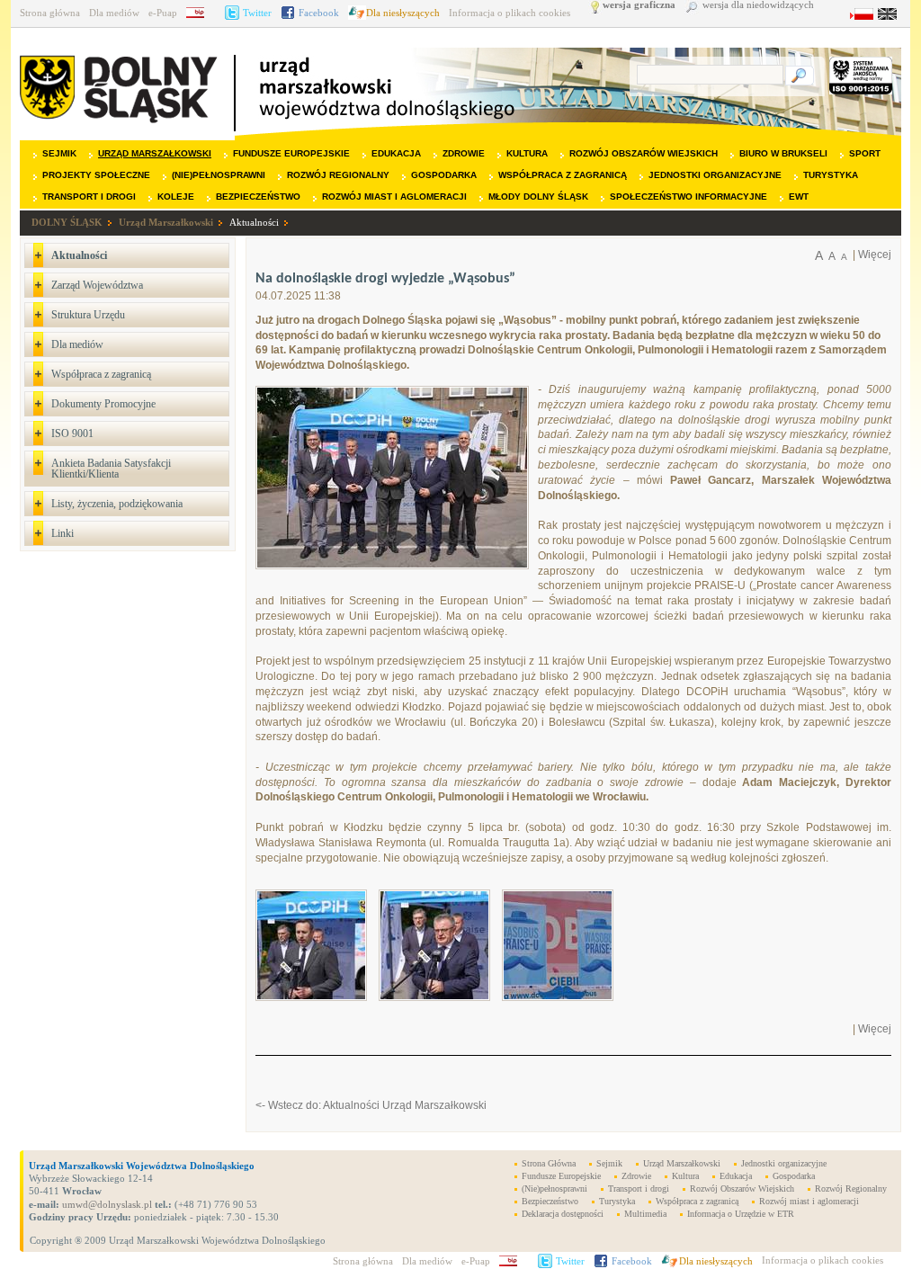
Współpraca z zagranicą (562, 175)
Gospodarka (444, 175)
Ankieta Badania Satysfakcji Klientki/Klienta (111, 468)
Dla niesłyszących (403, 12)
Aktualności (254, 222)
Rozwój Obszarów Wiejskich (643, 153)
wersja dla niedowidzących (758, 5)
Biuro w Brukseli (783, 153)
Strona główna (50, 12)
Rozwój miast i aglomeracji (394, 196)
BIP (201, 12)
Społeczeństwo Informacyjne (688, 196)
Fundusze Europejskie (291, 153)
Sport (865, 153)
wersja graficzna (639, 5)
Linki (62, 533)
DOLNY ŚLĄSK (67, 222)
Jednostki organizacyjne (715, 175)
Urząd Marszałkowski (154, 153)
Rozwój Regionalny (338, 175)
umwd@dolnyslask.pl (105, 1204)
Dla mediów (114, 12)
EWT (799, 196)
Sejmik (59, 153)
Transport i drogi (89, 196)
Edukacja (396, 153)
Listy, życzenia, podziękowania (117, 503)
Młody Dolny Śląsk (538, 196)
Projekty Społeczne (96, 175)
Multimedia (645, 1214)
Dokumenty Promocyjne (103, 404)
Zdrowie (464, 153)
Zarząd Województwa (97, 285)
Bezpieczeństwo (258, 196)
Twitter (257, 12)
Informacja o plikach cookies (509, 12)
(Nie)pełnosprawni (218, 175)
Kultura (527, 153)
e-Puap (162, 12)
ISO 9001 (72, 433)
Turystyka (830, 175)
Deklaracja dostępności (563, 1214)
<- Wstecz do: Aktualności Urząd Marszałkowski (371, 1105)
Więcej (874, 254)
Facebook (319, 12)
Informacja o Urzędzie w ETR (740, 1214)
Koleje (175, 196)
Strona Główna (549, 1163)
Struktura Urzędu (88, 314)
